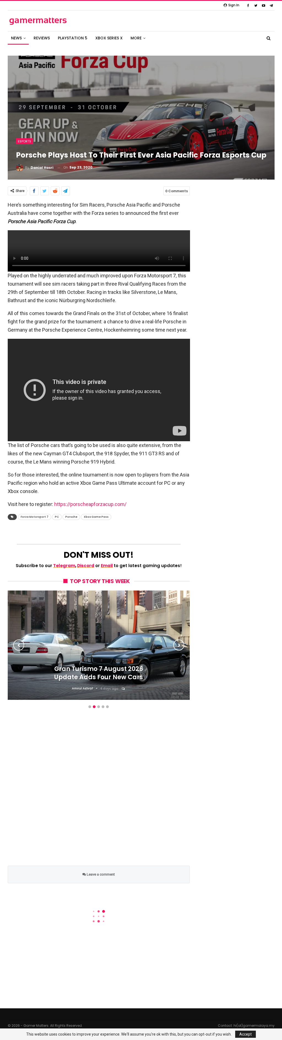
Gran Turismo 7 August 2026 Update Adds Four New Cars (98, 673)
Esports (24, 141)
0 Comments (176, 191)
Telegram (64, 565)
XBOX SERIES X (109, 38)
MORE (136, 38)
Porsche (71, 517)
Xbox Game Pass (96, 517)
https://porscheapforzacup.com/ (90, 504)
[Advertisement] (99, 793)
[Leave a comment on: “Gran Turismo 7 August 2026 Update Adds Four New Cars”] (124, 688)
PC (57, 517)
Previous (18, 645)
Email (107, 565)
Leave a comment (100, 874)
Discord (85, 565)
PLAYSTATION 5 (72, 38)
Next (178, 645)
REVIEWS (42, 38)
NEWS (16, 38)
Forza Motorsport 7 (34, 517)
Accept (245, 1034)
